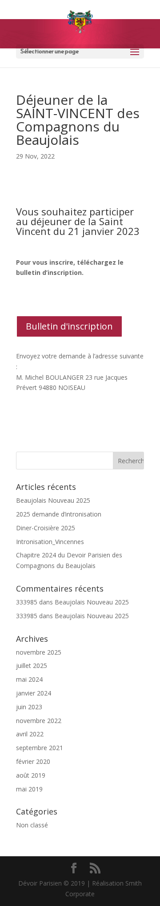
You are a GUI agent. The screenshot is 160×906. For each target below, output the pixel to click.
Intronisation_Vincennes (50, 541)
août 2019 (30, 775)
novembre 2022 (38, 720)
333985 (26, 602)
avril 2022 (30, 734)
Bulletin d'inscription (69, 326)
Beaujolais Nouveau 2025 (53, 500)
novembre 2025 (38, 652)
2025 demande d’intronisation (58, 514)
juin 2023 (29, 707)
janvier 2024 (33, 693)
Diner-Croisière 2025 (45, 528)
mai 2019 (29, 789)
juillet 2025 (31, 665)
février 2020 (33, 761)
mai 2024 (29, 679)
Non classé (32, 825)
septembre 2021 (39, 747)
